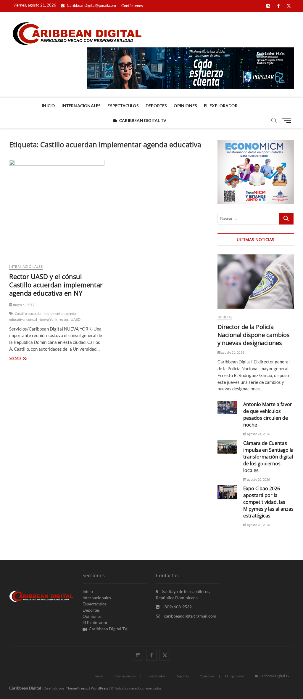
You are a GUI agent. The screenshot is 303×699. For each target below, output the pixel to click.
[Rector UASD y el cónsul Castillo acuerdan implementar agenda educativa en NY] (56, 209)
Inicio (48, 105)
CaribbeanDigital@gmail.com (91, 5)
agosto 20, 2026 (258, 479)
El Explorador (221, 105)
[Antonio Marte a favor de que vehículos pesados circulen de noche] (227, 407)
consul (31, 319)
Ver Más (24, 358)
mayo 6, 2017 (23, 304)
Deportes (156, 105)
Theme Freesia (77, 688)
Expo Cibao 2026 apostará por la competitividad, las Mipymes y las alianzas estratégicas (268, 502)
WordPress (99, 688)
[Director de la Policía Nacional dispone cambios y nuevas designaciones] (255, 281)
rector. (64, 319)
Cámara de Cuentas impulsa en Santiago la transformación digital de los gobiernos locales (268, 457)
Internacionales (81, 105)
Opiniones (185, 105)
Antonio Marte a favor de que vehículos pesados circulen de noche (267, 414)
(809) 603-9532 (177, 606)
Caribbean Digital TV (142, 120)
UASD (75, 319)
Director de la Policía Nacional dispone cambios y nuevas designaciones (253, 335)
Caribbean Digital (25, 687)
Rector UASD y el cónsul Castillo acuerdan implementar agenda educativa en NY (56, 284)
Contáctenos (132, 5)
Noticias (225, 317)
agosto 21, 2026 (232, 352)
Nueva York (47, 319)
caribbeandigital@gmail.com (189, 615)
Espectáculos (122, 105)
